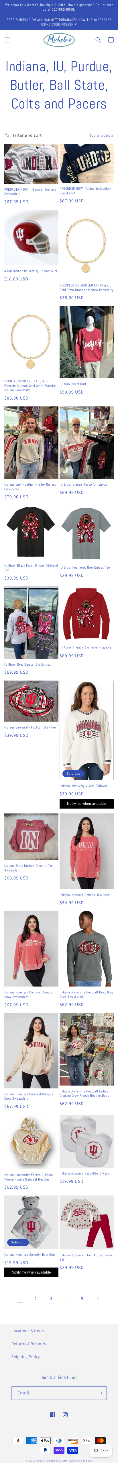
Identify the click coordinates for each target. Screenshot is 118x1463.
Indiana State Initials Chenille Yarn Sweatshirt (29, 868)
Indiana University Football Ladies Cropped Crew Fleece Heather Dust (84, 1093)
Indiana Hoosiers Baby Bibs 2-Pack (84, 1173)
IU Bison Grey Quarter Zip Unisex (27, 664)
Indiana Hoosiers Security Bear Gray (29, 1255)
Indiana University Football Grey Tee (30, 727)
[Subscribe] (100, 1393)
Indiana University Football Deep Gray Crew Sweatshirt (86, 994)
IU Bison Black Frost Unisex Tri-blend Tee (31, 567)
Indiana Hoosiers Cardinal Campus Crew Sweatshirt (28, 994)
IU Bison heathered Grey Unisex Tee (85, 567)
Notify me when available (86, 804)
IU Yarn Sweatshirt (73, 384)
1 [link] (20, 1298)
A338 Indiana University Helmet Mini (30, 271)
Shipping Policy (25, 1356)
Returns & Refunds (28, 1343)
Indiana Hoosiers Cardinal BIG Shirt (85, 895)
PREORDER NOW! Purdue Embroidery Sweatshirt (85, 191)
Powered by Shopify (80, 1460)
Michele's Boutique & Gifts (51, 1460)
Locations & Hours (28, 1330)
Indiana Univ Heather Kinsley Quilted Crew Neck (30, 487)
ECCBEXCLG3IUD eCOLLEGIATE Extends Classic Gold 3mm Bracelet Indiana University (30, 385)
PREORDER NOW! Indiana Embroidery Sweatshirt (30, 191)
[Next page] (97, 1299)
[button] (7, 40)
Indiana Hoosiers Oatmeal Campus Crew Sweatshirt (29, 1096)
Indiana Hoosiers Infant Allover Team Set (86, 1257)
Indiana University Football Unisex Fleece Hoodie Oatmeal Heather (28, 1177)
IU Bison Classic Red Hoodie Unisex (85, 648)
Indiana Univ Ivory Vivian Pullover (83, 786)
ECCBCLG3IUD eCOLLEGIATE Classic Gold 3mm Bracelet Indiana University (87, 287)
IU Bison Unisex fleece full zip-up (83, 485)
